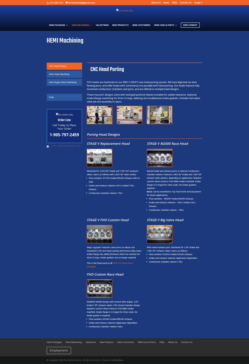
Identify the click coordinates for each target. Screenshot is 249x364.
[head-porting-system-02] (129, 123)
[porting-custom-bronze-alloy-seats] (99, 242)
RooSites (118, 360)
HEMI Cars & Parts (164, 25)
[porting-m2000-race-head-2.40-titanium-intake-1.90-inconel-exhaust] (159, 166)
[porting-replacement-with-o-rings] (99, 166)
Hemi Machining (80, 25)
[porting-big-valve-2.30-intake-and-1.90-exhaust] (159, 242)
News (166, 3)
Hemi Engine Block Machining (63, 82)
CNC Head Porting (57, 66)
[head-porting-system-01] (99, 123)
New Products (120, 25)
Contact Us (186, 3)
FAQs (174, 3)
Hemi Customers (141, 25)
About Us (156, 3)
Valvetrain (102, 25)
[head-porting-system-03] (159, 123)
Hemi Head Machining (59, 74)
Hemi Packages (57, 25)
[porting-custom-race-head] (99, 296)
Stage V (198, 3)
